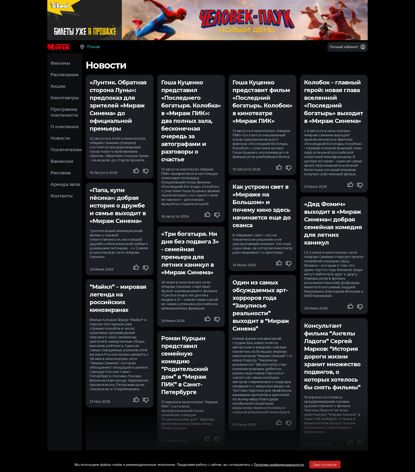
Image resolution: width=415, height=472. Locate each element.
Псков (93, 46)
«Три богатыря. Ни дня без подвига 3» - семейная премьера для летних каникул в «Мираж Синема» (190, 253)
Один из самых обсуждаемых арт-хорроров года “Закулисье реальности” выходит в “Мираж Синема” (260, 305)
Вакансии (61, 161)
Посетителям (66, 149)
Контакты (61, 196)
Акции (58, 86)
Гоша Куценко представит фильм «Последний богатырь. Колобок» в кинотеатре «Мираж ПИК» (262, 101)
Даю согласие (325, 464)
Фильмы (60, 63)
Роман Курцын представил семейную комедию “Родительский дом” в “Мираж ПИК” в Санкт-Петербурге (184, 365)
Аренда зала (65, 184)
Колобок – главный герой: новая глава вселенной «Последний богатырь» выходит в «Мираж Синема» (333, 101)
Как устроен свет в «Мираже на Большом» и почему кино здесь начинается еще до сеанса (261, 206)
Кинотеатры (64, 98)
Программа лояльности (64, 112)
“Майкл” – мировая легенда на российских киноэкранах (118, 298)
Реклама (60, 173)
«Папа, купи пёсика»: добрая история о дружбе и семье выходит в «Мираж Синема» (118, 205)
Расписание (64, 74)
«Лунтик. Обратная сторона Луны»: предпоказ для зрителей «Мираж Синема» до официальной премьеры (118, 105)
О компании (64, 126)
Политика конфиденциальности (279, 464)
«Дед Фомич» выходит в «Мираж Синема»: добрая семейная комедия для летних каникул (333, 223)
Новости (60, 138)
